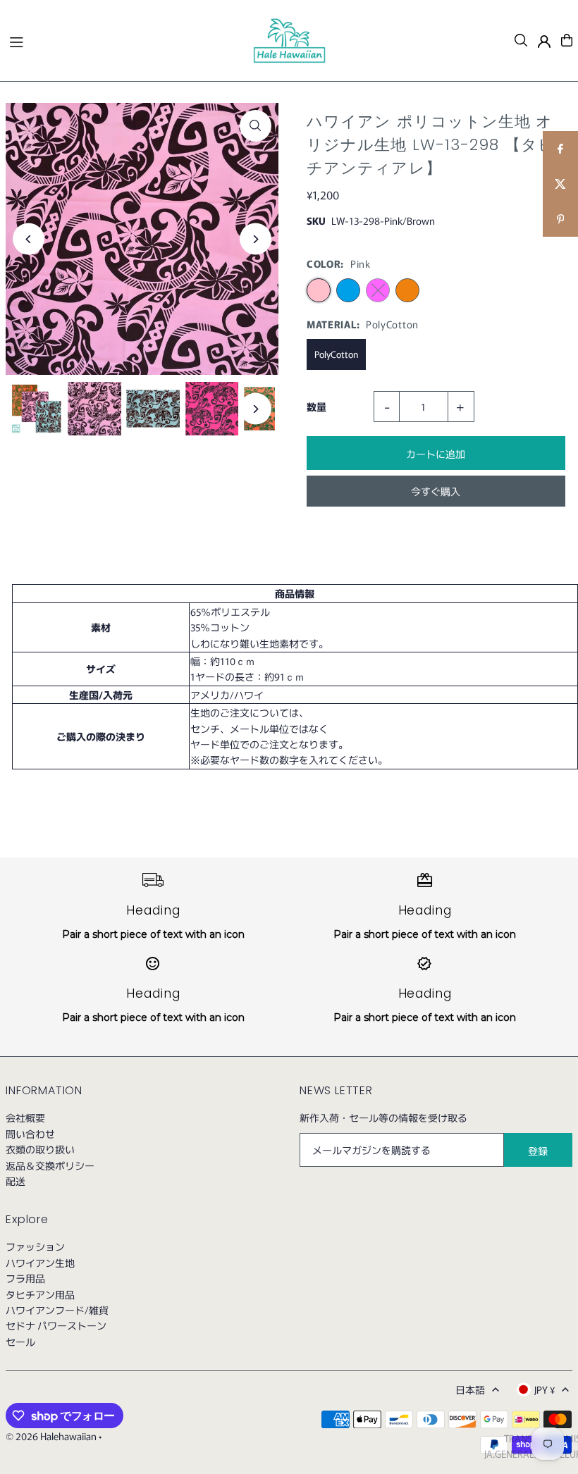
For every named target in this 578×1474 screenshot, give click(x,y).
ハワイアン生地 (40, 1263)
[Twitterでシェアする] (560, 184)
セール (20, 1341)
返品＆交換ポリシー (50, 1165)
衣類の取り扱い (40, 1149)
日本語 (470, 1389)
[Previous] (28, 239)
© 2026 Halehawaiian (51, 1436)
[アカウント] (544, 41)
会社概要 (25, 1117)
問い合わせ (30, 1134)
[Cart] (566, 40)
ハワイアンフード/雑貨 (57, 1310)
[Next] (255, 239)
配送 (15, 1181)
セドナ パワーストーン (56, 1325)
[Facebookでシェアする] (560, 148)
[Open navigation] (124, 39)
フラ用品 (25, 1278)
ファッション (35, 1246)
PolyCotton (336, 354)
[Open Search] (521, 40)
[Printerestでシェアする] (560, 219)
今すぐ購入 (435, 491)
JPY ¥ (544, 1389)
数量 (316, 407)
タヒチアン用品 (40, 1294)
